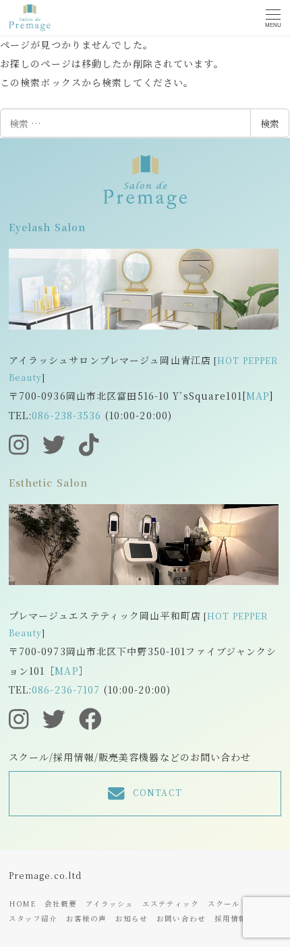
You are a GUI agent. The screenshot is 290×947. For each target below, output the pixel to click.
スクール (224, 903)
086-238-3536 (66, 415)
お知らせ (131, 918)
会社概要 (61, 903)
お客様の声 (86, 918)
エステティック (170, 903)
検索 (269, 123)
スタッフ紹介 (33, 918)
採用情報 (230, 918)
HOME (22, 903)
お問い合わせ (181, 918)
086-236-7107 (66, 689)
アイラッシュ (110, 903)
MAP (258, 395)
